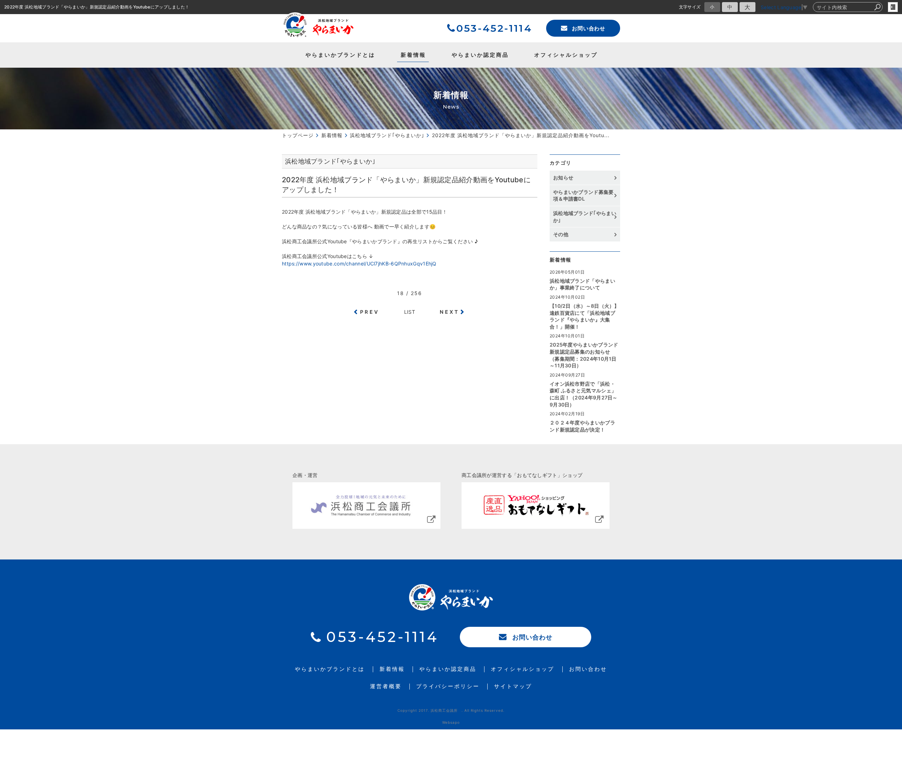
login (893, 7)
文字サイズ (690, 7)
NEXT (449, 312)
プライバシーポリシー (448, 687)
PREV (369, 312)
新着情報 (413, 54)
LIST (409, 312)
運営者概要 (386, 687)
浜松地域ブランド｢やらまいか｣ (584, 216)
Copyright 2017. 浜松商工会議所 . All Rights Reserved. (451, 710)
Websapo (451, 722)
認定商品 (480, 54)
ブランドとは (340, 54)
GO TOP (880, 496)
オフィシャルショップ (566, 54)
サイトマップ (513, 687)
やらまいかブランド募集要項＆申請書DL (583, 195)
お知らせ (563, 177)
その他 (563, 234)
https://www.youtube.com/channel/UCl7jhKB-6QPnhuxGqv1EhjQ (359, 264)
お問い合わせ (588, 28)
